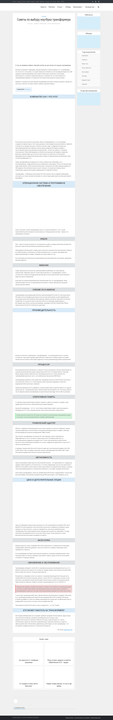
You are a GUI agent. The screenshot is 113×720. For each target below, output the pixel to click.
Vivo (51, 1)
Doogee (47, 1)
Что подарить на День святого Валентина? (28, 685)
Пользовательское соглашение (82, 718)
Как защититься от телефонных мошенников (28, 661)
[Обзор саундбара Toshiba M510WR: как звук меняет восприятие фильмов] (88, 98)
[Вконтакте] (92, 1)
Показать (28, 89)
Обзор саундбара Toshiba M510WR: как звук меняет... (89, 94)
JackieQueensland (56, 23)
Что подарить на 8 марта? (88, 17)
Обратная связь (70, 718)
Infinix (58, 1)
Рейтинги (52, 7)
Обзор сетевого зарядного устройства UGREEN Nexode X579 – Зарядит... (59, 661)
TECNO (62, 1)
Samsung (19, 1)
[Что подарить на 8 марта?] (88, 22)
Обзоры (68, 7)
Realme (33, 1)
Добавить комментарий (40, 23)
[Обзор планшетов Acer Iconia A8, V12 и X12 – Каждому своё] (88, 41)
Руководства (89, 7)
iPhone (14, 1)
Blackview (42, 1)
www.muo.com (68, 630)
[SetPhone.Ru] (24, 10)
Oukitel (37, 1)
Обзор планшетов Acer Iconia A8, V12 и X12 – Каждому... (89, 37)
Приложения (77, 7)
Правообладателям (95, 718)
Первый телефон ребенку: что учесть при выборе (59, 685)
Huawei (28, 1)
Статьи (59, 7)
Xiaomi (24, 1)
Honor (54, 1)
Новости (43, 7)
